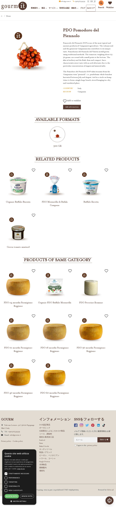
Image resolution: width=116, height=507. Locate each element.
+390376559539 (80, 1)
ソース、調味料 (45, 434)
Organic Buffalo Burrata (18, 202)
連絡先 (42, 471)
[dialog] (19, 477)
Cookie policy (18, 441)
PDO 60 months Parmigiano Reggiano (54, 395)
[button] (19, 501)
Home (8, 16)
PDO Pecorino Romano (91, 302)
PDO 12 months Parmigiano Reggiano (18, 350)
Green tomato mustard (18, 247)
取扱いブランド (45, 452)
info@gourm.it (66, 1)
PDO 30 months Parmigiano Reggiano (91, 350)
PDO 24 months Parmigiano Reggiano (18, 304)
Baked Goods (44, 446)
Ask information (72, 107)
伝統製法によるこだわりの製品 (52, 431)
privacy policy (92, 445)
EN (91, 1)
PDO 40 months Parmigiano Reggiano (18, 395)
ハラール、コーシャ (47, 459)
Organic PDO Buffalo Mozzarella (54, 302)
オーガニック (44, 428)
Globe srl (110, 490)
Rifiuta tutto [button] (27, 496)
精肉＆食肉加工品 (46, 437)
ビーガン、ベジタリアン (49, 456)
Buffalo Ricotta (91, 202)
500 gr (57, 146)
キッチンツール (45, 449)
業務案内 (43, 468)
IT (88, 1)
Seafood (42, 440)
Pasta (41, 443)
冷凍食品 (43, 465)
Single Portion (44, 462)
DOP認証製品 (44, 425)
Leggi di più (21, 469)
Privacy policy (6, 441)
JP (95, 1)
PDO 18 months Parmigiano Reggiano (55, 350)
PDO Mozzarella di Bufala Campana (55, 204)
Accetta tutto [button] (11, 496)
